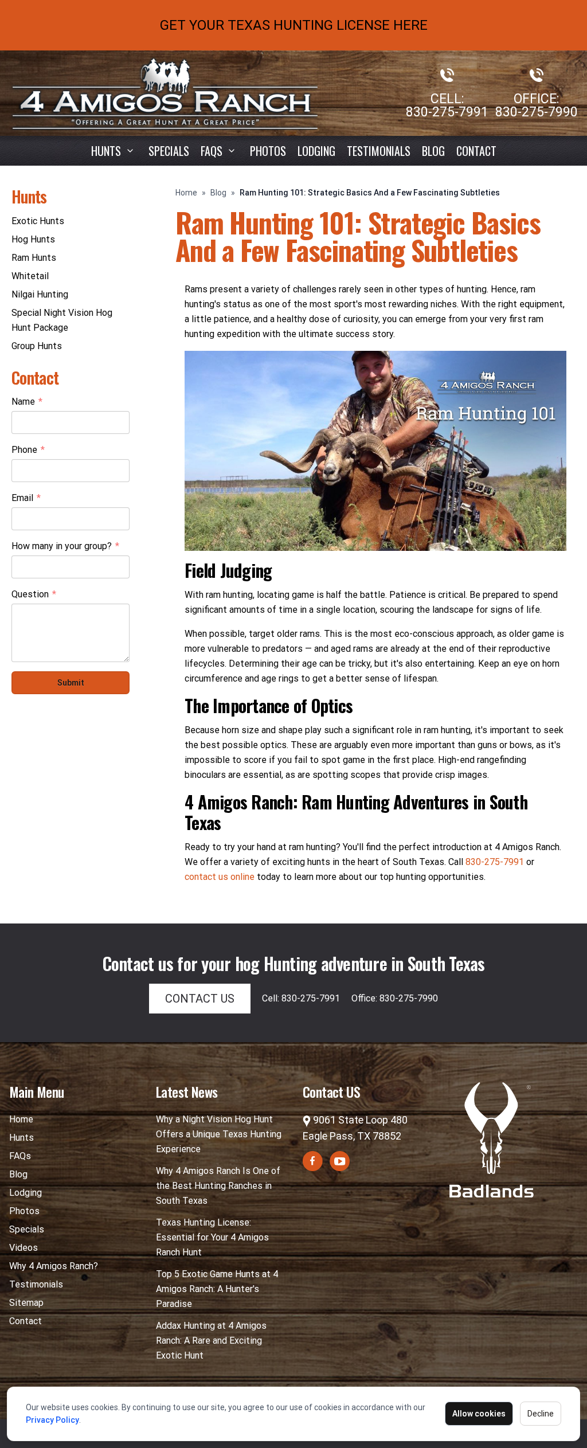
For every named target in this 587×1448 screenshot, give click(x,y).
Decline (540, 1413)
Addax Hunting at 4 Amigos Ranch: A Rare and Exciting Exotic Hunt (211, 1340)
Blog (433, 150)
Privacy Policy (52, 1419)
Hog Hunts (33, 239)
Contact (476, 150)
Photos (268, 150)
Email (26, 498)
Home (186, 192)
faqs (211, 151)
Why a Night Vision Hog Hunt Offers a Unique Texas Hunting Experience (218, 1134)
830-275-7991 (447, 112)
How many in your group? (65, 547)
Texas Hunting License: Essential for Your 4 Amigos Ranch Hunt (212, 1237)
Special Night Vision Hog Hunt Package (61, 320)
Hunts (106, 151)
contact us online (220, 876)
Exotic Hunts (37, 221)
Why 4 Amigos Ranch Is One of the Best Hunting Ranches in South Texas (218, 1185)
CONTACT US (199, 998)
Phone (28, 450)
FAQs (20, 1155)
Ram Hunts (33, 257)
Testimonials (378, 150)
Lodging (316, 150)
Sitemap (26, 1302)
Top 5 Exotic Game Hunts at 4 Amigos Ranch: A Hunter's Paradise (217, 1289)
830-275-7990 (536, 112)
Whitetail (30, 276)
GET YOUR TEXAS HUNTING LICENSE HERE (294, 25)
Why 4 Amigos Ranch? (53, 1266)
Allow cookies (479, 1413)
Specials (168, 150)
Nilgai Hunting (39, 294)
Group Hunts (36, 346)
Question (33, 595)
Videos (23, 1247)
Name (26, 402)
